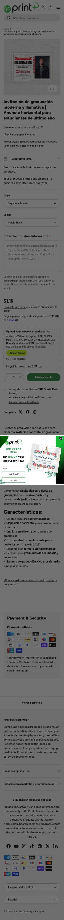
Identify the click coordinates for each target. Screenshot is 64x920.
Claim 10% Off (13, 474)
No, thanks (13, 480)
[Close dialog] (60, 438)
